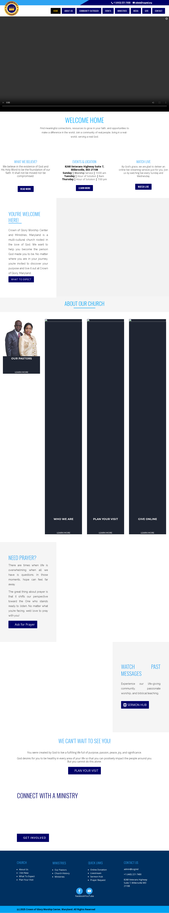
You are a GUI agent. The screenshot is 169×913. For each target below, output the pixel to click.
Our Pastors (21, 358)
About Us (68, 10)
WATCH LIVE (143, 186)
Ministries (122, 10)
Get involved (34, 837)
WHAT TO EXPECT (21, 279)
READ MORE (25, 189)
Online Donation (98, 869)
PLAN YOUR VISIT (86, 770)
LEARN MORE (84, 188)
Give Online (147, 519)
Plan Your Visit (105, 519)
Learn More (63, 532)
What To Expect (27, 876)
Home (55, 10)
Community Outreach (89, 10)
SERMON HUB (137, 705)
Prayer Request (97, 880)
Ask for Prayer (25, 624)
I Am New (23, 872)
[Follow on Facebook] (79, 891)
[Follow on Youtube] (89, 891)
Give (146, 10)
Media (135, 10)
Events (108, 10)
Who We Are (63, 519)
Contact (158, 10)
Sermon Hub (96, 876)
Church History (62, 873)
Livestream (95, 873)
